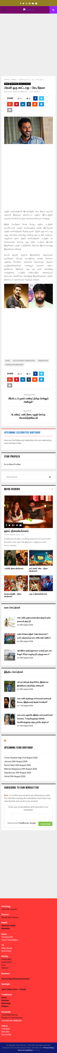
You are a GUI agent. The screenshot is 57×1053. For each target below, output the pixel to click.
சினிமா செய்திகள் (25, 84)
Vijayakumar (9, 773)
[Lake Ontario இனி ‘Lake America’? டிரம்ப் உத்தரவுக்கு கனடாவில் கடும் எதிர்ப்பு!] (9, 643)
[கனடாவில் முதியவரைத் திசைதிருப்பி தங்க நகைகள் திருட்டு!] (9, 627)
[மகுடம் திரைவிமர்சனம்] (41, 583)
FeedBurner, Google (27, 823)
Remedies (5, 928)
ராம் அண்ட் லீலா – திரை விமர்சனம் (38, 570)
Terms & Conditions (25, 1050)
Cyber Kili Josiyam (9, 909)
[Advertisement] (28, 44)
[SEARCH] (50, 477)
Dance (4, 997)
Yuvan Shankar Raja (13, 758)
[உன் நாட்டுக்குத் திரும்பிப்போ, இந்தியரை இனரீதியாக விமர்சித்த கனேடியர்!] (9, 691)
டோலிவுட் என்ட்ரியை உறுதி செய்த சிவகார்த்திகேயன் (28, 416)
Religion (5, 1006)
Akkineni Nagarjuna (12, 769)
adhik (8, 360)
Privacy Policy (48, 1048)
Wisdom (4, 968)
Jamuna (7, 761)
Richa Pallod (9, 765)
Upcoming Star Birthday (18, 747)
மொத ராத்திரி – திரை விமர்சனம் (12, 595)
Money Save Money (10, 917)
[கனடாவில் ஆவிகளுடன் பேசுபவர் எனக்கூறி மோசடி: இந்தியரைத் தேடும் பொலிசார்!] (9, 708)
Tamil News (14, 84)
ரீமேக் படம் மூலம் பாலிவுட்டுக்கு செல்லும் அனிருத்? (29, 400)
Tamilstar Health (8, 925)
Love (3, 965)
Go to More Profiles (12, 464)
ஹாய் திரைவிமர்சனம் (16, 531)
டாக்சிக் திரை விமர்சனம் (14, 568)
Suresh (9, 92)
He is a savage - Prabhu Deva (24, 360)
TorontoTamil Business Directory (15, 979)
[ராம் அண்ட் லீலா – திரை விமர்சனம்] (41, 558)
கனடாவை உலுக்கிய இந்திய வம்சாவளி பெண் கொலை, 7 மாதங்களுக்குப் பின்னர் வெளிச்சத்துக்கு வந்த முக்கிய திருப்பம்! (35, 718)
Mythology (6, 1003)
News (6, 84)
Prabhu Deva (43, 360)
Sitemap (37, 1050)
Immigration (6, 959)
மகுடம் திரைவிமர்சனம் (38, 594)
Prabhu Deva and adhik (14, 364)
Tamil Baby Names (9, 1015)
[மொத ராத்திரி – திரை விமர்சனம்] (16, 583)
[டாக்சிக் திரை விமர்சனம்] (16, 558)
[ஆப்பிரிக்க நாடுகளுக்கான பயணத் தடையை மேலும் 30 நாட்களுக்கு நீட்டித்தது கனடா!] (9, 660)
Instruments (6, 962)
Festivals (5, 1000)
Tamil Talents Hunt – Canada (13, 989)
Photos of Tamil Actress (11, 1018)
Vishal (6, 776)
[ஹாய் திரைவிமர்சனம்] (28, 512)
